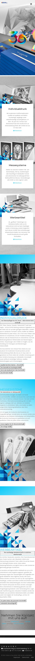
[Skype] (13, 646)
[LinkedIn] (8, 646)
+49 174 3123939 (18, 623)
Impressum (17, 657)
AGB (32, 657)
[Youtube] (6, 646)
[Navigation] (31, 2)
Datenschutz (25, 657)
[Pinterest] (4, 646)
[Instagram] (11, 646)
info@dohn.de (15, 621)
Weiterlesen (18, 130)
